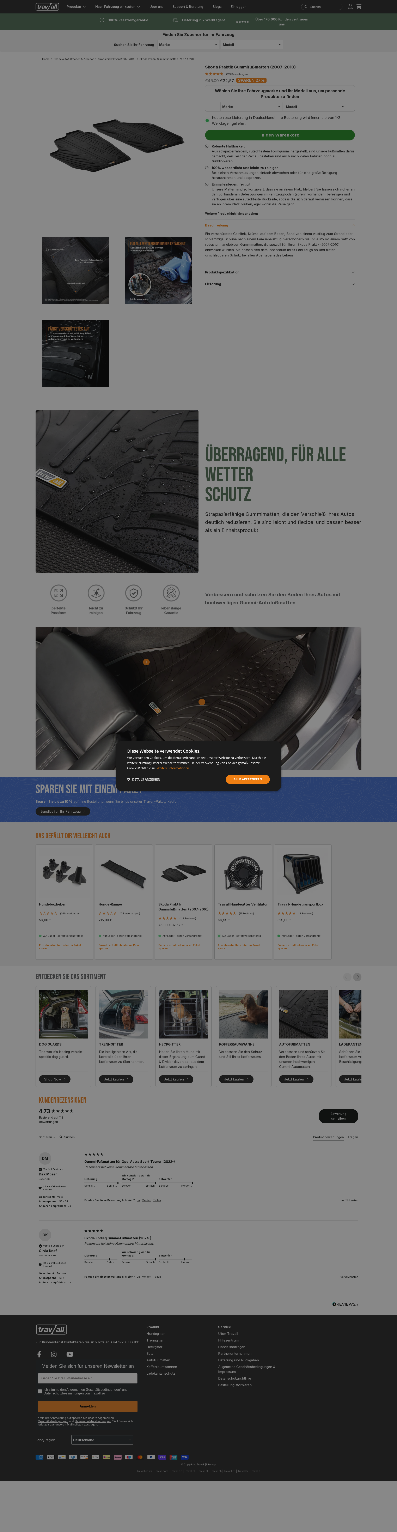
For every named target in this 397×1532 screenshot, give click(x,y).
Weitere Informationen (173, 768)
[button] (143, 779)
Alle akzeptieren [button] (248, 779)
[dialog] (198, 766)
